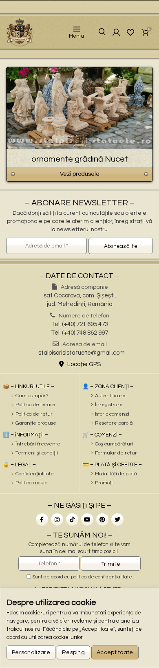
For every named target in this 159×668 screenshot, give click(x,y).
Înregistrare (109, 404)
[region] (79, 628)
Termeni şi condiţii (36, 453)
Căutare (96, 32)
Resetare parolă (113, 423)
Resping (73, 652)
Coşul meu (149, 30)
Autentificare (110, 395)
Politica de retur (34, 414)
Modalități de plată (116, 474)
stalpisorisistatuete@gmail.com (81, 353)
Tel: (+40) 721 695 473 (79, 324)
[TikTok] (72, 519)
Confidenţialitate (34, 474)
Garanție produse (35, 423)
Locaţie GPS (83, 364)
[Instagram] (57, 519)
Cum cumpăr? (32, 395)
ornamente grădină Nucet (79, 159)
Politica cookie (31, 483)
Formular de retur (116, 453)
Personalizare (31, 652)
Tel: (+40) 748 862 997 (79, 333)
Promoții (104, 483)
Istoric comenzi (112, 414)
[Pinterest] (102, 519)
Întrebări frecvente (37, 444)
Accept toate (115, 652)
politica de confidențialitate (101, 577)
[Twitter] (117, 519)
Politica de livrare (35, 404)
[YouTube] (87, 519)
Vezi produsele (79, 174)
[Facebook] (42, 519)
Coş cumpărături (114, 444)
